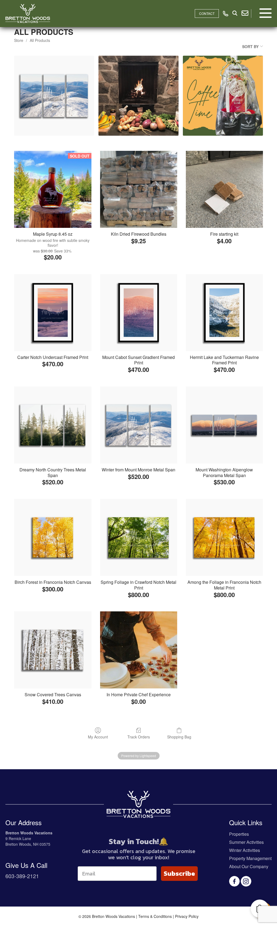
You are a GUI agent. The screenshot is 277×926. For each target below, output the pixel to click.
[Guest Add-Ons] (138, 96)
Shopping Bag (179, 736)
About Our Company (248, 866)
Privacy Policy (187, 916)
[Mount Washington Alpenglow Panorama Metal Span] (224, 425)
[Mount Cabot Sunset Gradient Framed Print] (138, 312)
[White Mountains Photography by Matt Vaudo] (54, 96)
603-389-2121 (22, 876)
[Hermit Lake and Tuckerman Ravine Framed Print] (224, 312)
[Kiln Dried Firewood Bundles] (138, 189)
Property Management (250, 858)
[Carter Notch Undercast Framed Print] (52, 312)
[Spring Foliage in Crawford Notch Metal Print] (138, 537)
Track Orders (138, 736)
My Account (98, 736)
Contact (207, 13)
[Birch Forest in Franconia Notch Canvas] (52, 537)
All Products (40, 40)
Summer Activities (246, 842)
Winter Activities (244, 850)
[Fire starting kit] (224, 189)
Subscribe (179, 873)
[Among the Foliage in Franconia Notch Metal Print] (224, 537)
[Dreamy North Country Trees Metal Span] (52, 425)
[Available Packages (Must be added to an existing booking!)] (223, 96)
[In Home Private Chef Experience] (138, 649)
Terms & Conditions (155, 916)
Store (18, 40)
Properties (239, 834)
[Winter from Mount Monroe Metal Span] (138, 425)
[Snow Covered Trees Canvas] (52, 649)
